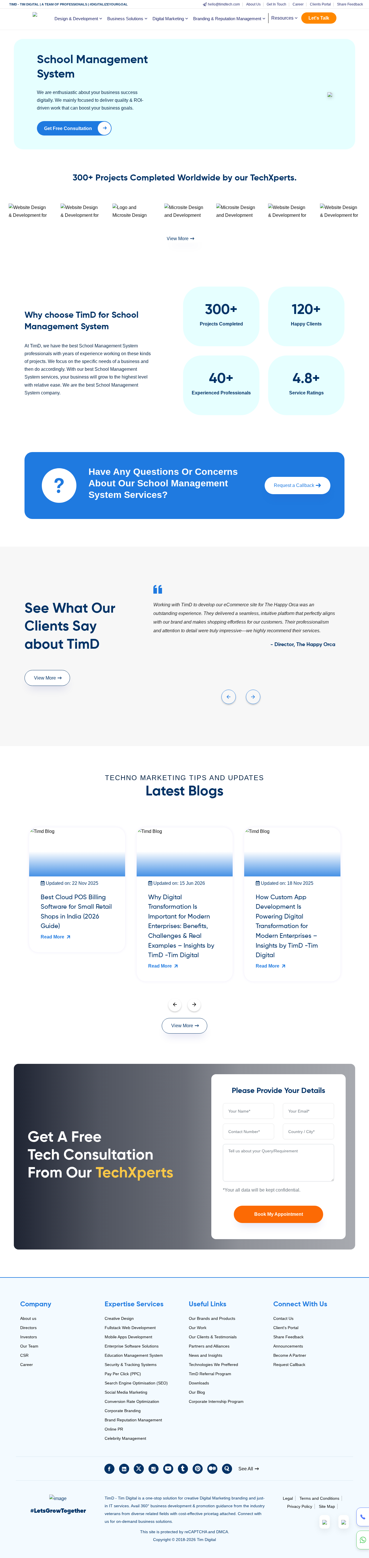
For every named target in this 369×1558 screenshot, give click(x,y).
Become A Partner (289, 1355)
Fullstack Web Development (130, 1327)
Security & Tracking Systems (131, 1364)
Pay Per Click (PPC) (123, 1373)
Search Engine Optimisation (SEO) (136, 1383)
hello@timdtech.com (224, 4)
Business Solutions (125, 18)
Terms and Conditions (319, 1498)
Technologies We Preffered (213, 1364)
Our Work (197, 1327)
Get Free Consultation (64, 131)
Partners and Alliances (209, 1346)
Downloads (199, 1383)
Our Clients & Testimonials (213, 1337)
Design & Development (76, 18)
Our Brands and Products (212, 1318)
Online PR (114, 1429)
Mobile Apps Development (128, 1337)
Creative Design (119, 1318)
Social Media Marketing (126, 1392)
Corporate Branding (123, 1410)
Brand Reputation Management (133, 1420)
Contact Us (283, 1318)
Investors (28, 1337)
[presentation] (228, 697)
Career (298, 4)
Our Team (29, 1346)
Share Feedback (350, 4)
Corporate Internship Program (216, 1401)
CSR (24, 1355)
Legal (288, 1498)
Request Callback (289, 1364)
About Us (253, 4)
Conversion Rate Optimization (132, 1401)
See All (245, 1468)
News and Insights (205, 1355)
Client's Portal (285, 1327)
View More (178, 238)
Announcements (288, 1346)
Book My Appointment (278, 1214)
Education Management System (134, 1355)
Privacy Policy (299, 1506)
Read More (53, 936)
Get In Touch (276, 4)
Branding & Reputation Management (227, 18)
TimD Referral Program (210, 1373)
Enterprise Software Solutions (132, 1346)
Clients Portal (320, 4)
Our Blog (197, 1392)
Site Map (327, 1506)
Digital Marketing (168, 18)
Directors (28, 1327)
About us (28, 1318)
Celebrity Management (125, 1438)
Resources (282, 18)
